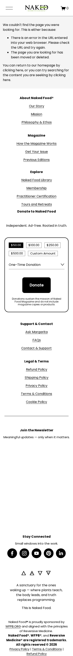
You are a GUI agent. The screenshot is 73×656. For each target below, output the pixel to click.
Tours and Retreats (36, 204)
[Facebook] (12, 553)
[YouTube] (36, 553)
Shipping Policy (36, 377)
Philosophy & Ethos (36, 122)
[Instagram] (24, 553)
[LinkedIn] (61, 553)
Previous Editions (36, 159)
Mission (36, 114)
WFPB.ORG (13, 626)
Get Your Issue (36, 151)
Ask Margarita (36, 332)
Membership (36, 188)
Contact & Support (36, 348)
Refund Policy (36, 369)
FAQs (36, 340)
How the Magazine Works (36, 143)
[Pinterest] (49, 553)
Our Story (36, 106)
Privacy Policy (36, 385)
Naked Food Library (36, 180)
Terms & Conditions (36, 393)
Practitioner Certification (36, 196)
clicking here (13, 70)
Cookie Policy (36, 402)
